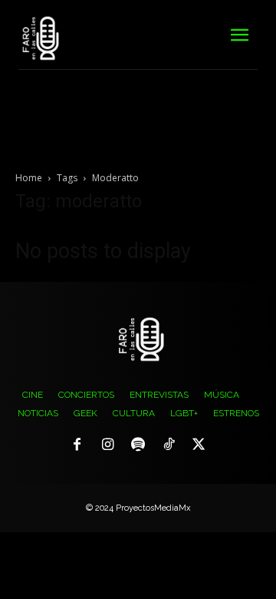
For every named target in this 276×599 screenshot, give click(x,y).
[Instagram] (108, 445)
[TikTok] (168, 445)
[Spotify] (138, 445)
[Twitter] (198, 445)
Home (28, 177)
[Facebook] (77, 445)
